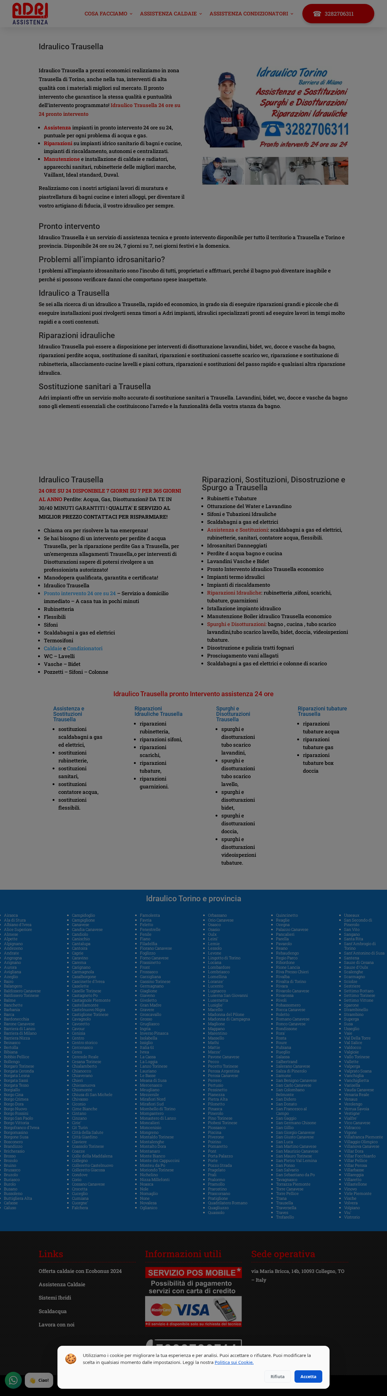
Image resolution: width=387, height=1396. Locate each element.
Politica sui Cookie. (234, 1362)
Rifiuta (278, 1376)
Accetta (308, 1376)
